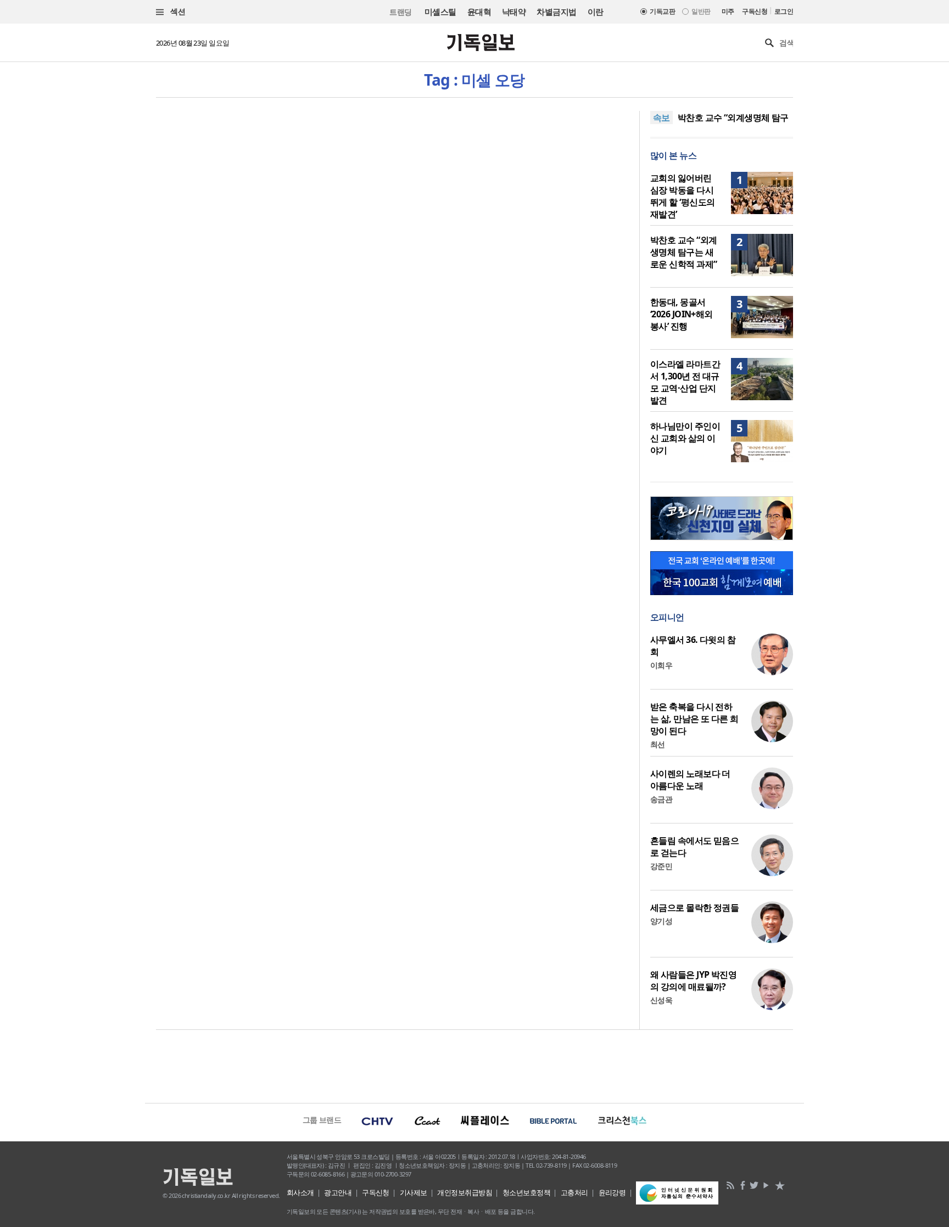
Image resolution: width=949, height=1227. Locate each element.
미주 (728, 11)
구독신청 (754, 11)
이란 (596, 11)
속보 (661, 117)
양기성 (661, 921)
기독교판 (662, 11)
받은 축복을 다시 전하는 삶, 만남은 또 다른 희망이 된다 (694, 719)
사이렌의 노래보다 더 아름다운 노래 (690, 779)
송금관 (661, 799)
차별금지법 (556, 11)
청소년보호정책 (526, 1192)
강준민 (661, 866)
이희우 (661, 665)
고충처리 (574, 1192)
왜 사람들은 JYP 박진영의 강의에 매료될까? (693, 980)
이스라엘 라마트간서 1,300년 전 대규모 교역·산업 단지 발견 (685, 382)
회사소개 (300, 1192)
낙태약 (514, 11)
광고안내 (337, 1192)
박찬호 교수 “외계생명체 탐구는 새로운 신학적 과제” (683, 252)
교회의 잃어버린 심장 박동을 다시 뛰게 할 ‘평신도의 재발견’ (682, 196)
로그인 (783, 11)
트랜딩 (400, 12)
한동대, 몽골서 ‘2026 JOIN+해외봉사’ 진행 (681, 314)
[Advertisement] (474, 1065)
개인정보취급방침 (464, 1192)
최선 (657, 744)
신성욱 (661, 1000)
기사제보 (413, 1192)
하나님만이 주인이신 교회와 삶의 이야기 (685, 438)
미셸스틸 (440, 11)
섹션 (177, 11)
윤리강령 (612, 1192)
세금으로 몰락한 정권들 (694, 907)
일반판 (700, 11)
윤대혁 (479, 11)
